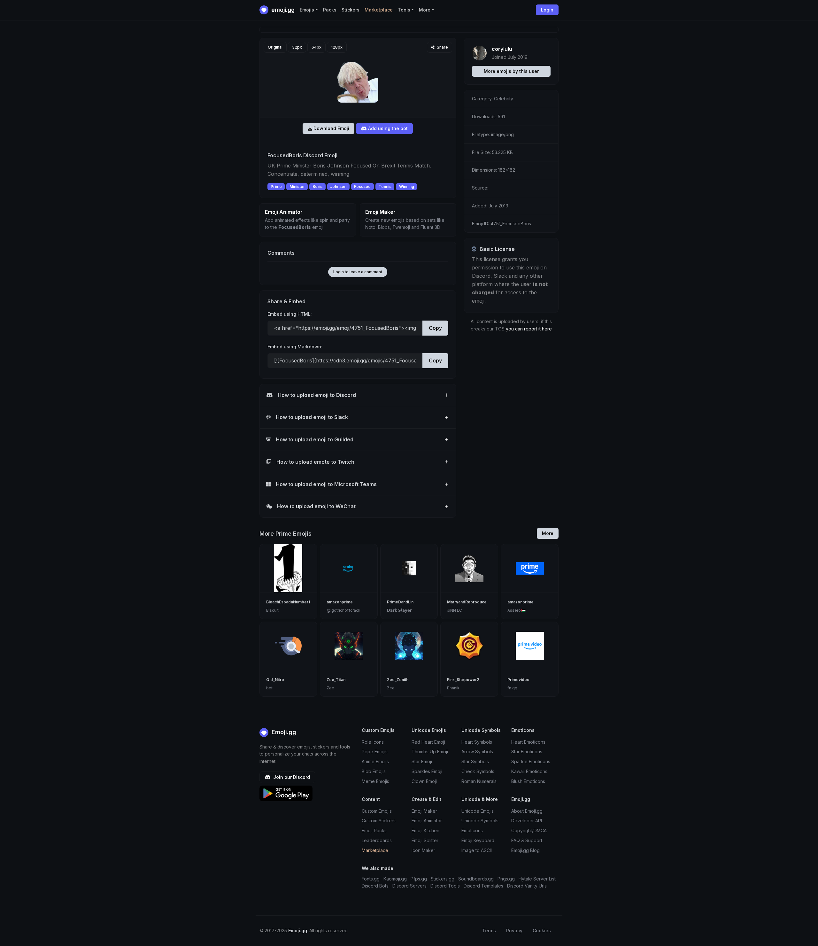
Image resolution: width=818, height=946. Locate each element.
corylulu (502, 49)
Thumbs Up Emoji (430, 751)
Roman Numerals (479, 781)
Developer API (526, 820)
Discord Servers (409, 885)
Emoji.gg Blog (525, 850)
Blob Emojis (374, 771)
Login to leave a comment (357, 271)
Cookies (542, 930)
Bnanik (453, 688)
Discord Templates (483, 885)
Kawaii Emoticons (529, 771)
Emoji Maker (424, 811)
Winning (406, 186)
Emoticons (472, 830)
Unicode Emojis (477, 811)
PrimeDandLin (400, 602)
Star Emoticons (526, 751)
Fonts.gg (371, 878)
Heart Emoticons (528, 742)
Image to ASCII (476, 850)
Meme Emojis (375, 781)
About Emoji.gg (527, 811)
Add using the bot (387, 128)
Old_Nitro (275, 679)
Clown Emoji (424, 781)
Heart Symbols (476, 742)
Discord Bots (375, 885)
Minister (297, 186)
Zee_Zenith (397, 679)
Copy (435, 328)
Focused (362, 186)
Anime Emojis (375, 761)
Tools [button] (404, 9)
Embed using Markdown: (294, 346)
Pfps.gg (419, 878)
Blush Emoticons (528, 781)
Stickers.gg (442, 878)
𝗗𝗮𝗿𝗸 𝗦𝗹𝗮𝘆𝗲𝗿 (399, 610)
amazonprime (340, 602)
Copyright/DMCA (529, 830)
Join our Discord (291, 777)
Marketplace (379, 9)
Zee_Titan (336, 679)
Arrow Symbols (477, 751)
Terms (489, 930)
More (547, 533)
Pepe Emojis (375, 751)
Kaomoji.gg (395, 878)
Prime (276, 186)
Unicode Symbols (479, 820)
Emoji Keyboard (477, 840)
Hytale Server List (537, 878)
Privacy (514, 930)
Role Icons (373, 742)
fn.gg (512, 688)
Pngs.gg (506, 878)
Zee (330, 688)
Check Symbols (477, 771)
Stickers (350, 9)
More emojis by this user (511, 71)
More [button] (424, 9)
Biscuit (272, 610)
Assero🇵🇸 (516, 610)
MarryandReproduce (467, 602)
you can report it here (529, 328)
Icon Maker (423, 850)
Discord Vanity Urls (527, 885)
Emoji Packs (374, 830)
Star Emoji (422, 761)
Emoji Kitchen (425, 830)
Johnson (338, 186)
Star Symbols (475, 761)
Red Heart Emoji (428, 742)
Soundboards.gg (476, 878)
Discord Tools (445, 885)
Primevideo (518, 679)
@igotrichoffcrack (343, 610)
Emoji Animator (427, 820)
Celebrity (503, 98)
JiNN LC (454, 610)
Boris (317, 186)
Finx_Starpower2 (463, 679)
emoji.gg (282, 9)
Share (442, 47)
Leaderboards (377, 840)
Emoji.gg (283, 732)
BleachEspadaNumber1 (288, 602)
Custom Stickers (379, 820)
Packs (329, 9)
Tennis (385, 186)
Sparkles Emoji (427, 771)
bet (269, 688)
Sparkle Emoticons (530, 761)
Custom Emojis (377, 811)
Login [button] (547, 9)
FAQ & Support (526, 840)
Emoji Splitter (425, 840)
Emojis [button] (307, 9)
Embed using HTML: (289, 314)
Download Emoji (330, 128)
